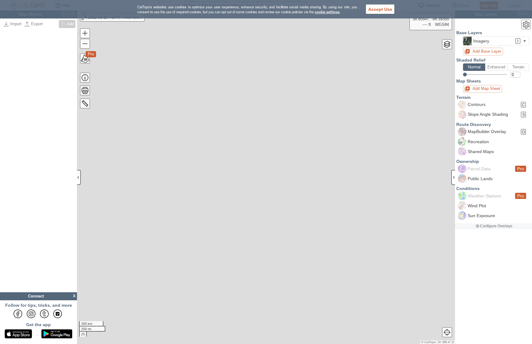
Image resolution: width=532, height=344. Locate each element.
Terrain (518, 67)
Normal (474, 67)
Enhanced (496, 67)
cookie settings (327, 11)
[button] (496, 41)
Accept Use (380, 9)
